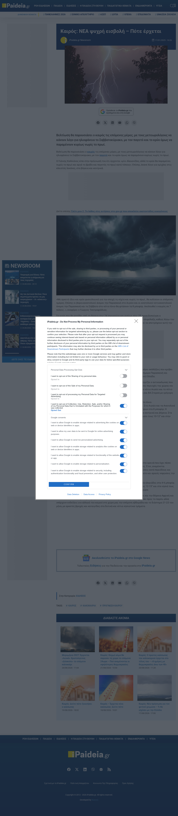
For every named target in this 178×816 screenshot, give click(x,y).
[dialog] (89, 408)
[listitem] (89, 369)
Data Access (89, 494)
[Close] (137, 322)
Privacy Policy (105, 494)
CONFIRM (69, 484)
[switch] (123, 376)
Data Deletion (73, 494)
